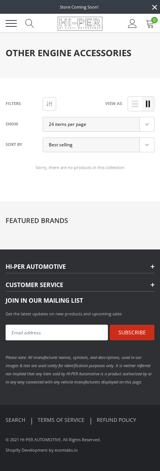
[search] (29, 23)
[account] (132, 23)
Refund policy (116, 419)
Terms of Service (62, 419)
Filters (13, 103)
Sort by (14, 144)
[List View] (135, 104)
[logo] (80, 23)
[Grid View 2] (148, 104)
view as (113, 103)
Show (12, 124)
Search (16, 419)
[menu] (11, 23)
